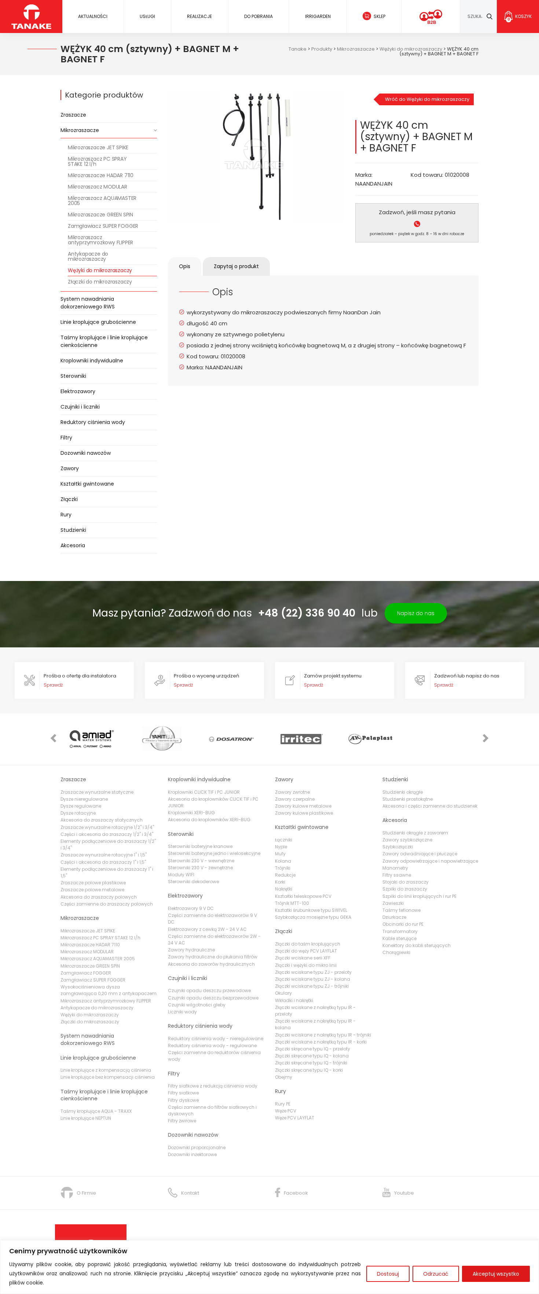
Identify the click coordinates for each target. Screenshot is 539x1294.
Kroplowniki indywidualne (91, 360)
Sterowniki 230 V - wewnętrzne (201, 861)
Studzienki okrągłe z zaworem (415, 833)
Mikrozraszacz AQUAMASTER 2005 (102, 200)
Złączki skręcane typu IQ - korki (309, 1070)
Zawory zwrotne (292, 792)
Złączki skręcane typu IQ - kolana (312, 1056)
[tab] (184, 266)
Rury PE (282, 1104)
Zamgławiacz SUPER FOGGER (103, 226)
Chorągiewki (396, 952)
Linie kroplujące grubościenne (98, 322)
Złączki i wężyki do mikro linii (306, 965)
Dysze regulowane (80, 806)
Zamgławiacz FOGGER (85, 973)
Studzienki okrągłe (402, 792)
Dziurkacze (394, 917)
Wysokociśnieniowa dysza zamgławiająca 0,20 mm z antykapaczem (108, 990)
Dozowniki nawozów (85, 453)
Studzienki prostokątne (407, 799)
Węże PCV (285, 1111)
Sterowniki (73, 376)
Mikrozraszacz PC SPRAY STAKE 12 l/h (97, 161)
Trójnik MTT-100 (292, 903)
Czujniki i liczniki (80, 406)
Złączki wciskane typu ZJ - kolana (312, 979)
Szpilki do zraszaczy (404, 889)
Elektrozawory (77, 391)
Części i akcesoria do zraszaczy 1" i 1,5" (103, 862)
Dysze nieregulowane (84, 799)
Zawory (69, 468)
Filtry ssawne (396, 875)
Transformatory (400, 931)
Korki (280, 882)
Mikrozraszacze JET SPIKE (98, 147)
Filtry (66, 437)
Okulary (283, 993)
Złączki (69, 499)
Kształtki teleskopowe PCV (303, 896)
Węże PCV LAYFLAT (294, 1118)
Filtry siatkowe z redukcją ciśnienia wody (212, 1086)
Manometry (395, 868)
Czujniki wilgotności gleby (196, 1005)
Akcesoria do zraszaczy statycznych (101, 820)
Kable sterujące (399, 938)
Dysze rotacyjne (78, 813)
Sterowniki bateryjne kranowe (200, 846)
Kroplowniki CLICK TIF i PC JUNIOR (204, 792)
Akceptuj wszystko (496, 1273)
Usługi (147, 16)
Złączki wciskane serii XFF (302, 958)
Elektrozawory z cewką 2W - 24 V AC (207, 929)
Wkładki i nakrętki (294, 1000)
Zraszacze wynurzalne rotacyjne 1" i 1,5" (103, 855)
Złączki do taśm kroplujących (307, 944)
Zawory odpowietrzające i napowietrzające (430, 861)
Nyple (281, 847)
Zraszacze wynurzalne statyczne (96, 792)
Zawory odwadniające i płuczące (419, 854)
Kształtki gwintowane (87, 483)
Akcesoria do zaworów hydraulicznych (211, 964)
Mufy (280, 854)
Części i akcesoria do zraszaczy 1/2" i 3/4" (106, 834)
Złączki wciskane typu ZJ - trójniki (312, 986)
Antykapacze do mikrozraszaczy (88, 256)
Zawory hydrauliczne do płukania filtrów (212, 957)
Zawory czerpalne (295, 799)
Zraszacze (73, 114)
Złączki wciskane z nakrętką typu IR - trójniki (323, 1035)
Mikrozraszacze (79, 130)
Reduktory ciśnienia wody (92, 422)
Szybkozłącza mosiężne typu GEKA (313, 917)
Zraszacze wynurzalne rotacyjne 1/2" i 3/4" (107, 827)
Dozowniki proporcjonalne (196, 1147)
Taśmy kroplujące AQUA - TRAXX (96, 1111)
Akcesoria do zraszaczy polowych (98, 897)
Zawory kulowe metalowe (303, 806)
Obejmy (283, 1077)
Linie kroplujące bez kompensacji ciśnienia (107, 1077)
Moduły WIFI (181, 874)
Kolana (283, 861)
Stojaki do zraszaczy (405, 882)
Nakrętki (283, 889)
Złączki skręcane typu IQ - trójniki (311, 1063)
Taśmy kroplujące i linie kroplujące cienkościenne (104, 341)
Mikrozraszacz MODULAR (97, 186)
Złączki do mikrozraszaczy (100, 281)
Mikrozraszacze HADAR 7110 (100, 175)
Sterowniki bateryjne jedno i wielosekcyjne (214, 853)
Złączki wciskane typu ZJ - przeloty (313, 972)
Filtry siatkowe (183, 1093)
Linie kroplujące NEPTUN (85, 1118)
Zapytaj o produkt (236, 266)
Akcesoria (72, 545)
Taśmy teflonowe (401, 910)
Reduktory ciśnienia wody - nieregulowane (215, 1038)
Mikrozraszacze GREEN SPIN (100, 214)
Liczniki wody (182, 1012)
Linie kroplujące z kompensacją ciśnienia (105, 1070)
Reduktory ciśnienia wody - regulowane (212, 1045)
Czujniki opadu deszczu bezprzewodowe (213, 998)
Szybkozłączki (397, 847)
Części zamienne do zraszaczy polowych (106, 904)
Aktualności (92, 16)
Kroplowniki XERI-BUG (191, 812)
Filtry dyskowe (183, 1100)
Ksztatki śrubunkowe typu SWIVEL (311, 910)
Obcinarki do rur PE (402, 924)
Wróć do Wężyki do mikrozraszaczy (427, 99)
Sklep (379, 16)
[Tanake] (31, 16)
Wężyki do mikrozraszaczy (100, 270)
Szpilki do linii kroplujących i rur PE (419, 896)
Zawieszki (393, 903)
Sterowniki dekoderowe (193, 881)
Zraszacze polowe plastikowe (93, 883)
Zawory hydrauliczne (191, 950)
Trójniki (282, 868)
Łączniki (283, 840)
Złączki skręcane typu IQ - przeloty (312, 1049)
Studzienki (73, 530)
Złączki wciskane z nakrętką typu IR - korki (321, 1042)
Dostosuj (388, 1273)
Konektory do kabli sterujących (416, 945)
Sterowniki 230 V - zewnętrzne (200, 868)
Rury (66, 514)
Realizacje (199, 16)
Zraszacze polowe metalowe (92, 890)
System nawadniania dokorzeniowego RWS (87, 302)
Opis (184, 266)
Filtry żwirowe (182, 1121)
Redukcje (285, 875)
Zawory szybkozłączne (407, 840)
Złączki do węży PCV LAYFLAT (306, 951)
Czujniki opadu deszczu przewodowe (209, 990)
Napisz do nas (415, 613)
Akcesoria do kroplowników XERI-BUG (209, 819)
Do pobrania (258, 16)
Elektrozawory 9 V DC (191, 908)
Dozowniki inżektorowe (192, 1154)
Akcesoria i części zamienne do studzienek (429, 806)
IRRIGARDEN (318, 16)
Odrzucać (435, 1273)
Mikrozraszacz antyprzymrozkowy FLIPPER (100, 240)
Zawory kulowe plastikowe (304, 813)
